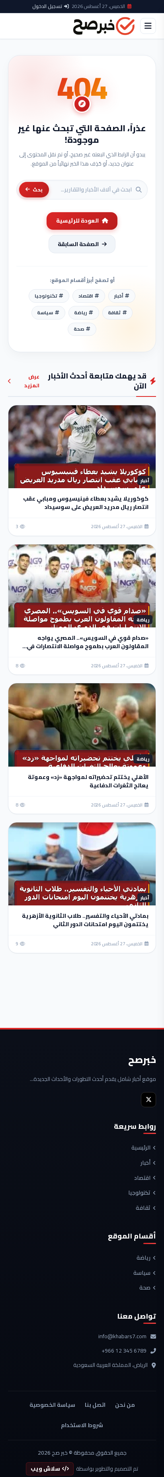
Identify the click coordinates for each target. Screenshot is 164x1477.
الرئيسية (140, 1148)
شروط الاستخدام (82, 1425)
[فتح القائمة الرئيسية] (148, 26)
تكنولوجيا (139, 1193)
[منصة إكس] (148, 1099)
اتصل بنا (95, 1405)
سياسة (141, 1273)
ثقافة (143, 1208)
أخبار (145, 1163)
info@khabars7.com (122, 1336)
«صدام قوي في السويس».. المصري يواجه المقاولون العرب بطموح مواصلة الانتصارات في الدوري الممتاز (87, 646)
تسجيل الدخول (47, 6)
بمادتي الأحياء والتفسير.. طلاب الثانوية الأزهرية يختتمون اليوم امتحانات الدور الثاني (85, 920)
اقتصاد (142, 1178)
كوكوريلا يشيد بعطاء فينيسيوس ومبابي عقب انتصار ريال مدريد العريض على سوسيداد (85, 502)
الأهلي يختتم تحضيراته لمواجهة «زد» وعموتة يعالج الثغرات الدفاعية (88, 781)
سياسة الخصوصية (52, 1405)
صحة (144, 1288)
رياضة (143, 1258)
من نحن (125, 1405)
